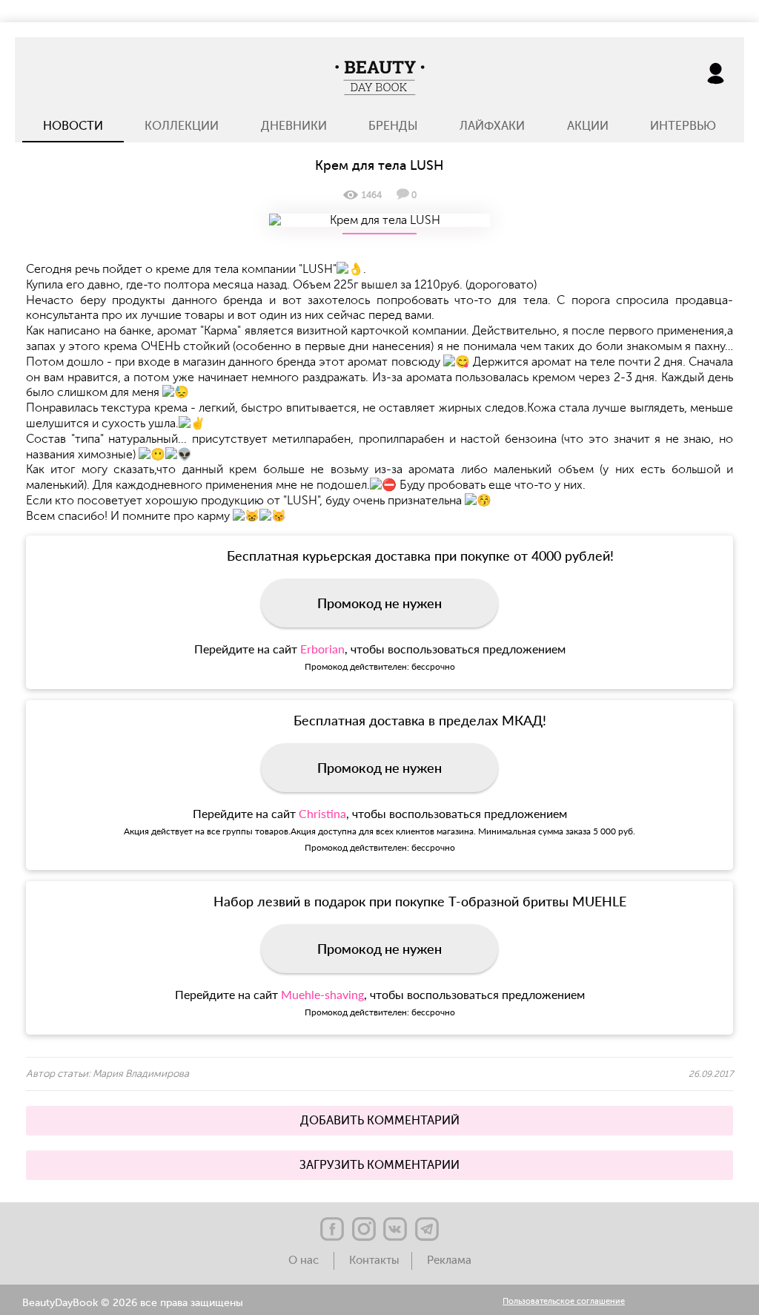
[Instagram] (364, 1229)
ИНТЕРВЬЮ (683, 126)
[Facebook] (332, 1229)
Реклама (449, 1260)
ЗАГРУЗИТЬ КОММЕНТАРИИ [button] (379, 1165)
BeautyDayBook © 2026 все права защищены (132, 1303)
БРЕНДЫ (393, 126)
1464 (372, 195)
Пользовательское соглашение (564, 1302)
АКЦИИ (588, 126)
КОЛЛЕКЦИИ (182, 126)
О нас (305, 1260)
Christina (322, 813)
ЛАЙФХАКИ (492, 126)
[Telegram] (427, 1229)
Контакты (374, 1260)
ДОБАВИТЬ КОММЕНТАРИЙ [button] (380, 1120)
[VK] (395, 1229)
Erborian (322, 649)
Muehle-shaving (322, 994)
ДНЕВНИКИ (294, 126)
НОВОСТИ (73, 126)
